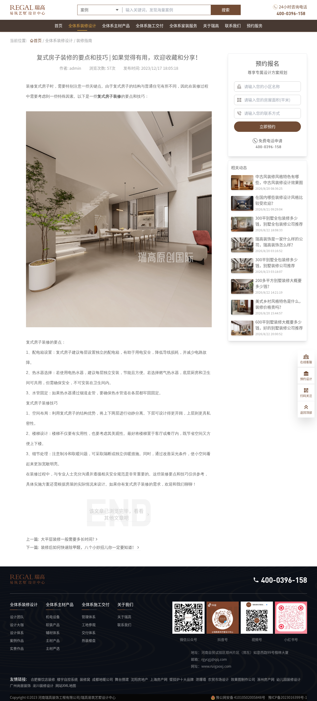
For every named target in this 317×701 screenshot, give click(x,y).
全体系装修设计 (59, 41)
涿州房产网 (265, 679)
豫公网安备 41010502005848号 (240, 697)
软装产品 (53, 625)
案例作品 (17, 640)
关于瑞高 (124, 617)
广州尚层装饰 (20, 685)
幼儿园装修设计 (288, 679)
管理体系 (89, 617)
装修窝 (85, 679)
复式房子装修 (109, 96)
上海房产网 (158, 679)
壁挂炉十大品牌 (181, 679)
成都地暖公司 (102, 679)
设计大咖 (17, 625)
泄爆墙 (201, 679)
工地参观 (89, 625)
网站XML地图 (65, 685)
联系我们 (124, 625)
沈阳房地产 (139, 679)
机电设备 (53, 617)
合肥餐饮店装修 (43, 679)
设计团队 (17, 617)
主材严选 (53, 648)
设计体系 (17, 632)
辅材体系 (53, 632)
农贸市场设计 (218, 679)
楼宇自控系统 (67, 679)
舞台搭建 (122, 679)
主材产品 (53, 640)
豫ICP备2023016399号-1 (287, 697)
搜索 (226, 10)
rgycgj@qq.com (214, 659)
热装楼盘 (89, 640)
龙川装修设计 (43, 685)
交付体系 (89, 632)
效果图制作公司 (243, 679)
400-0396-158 (291, 13)
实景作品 (17, 648)
